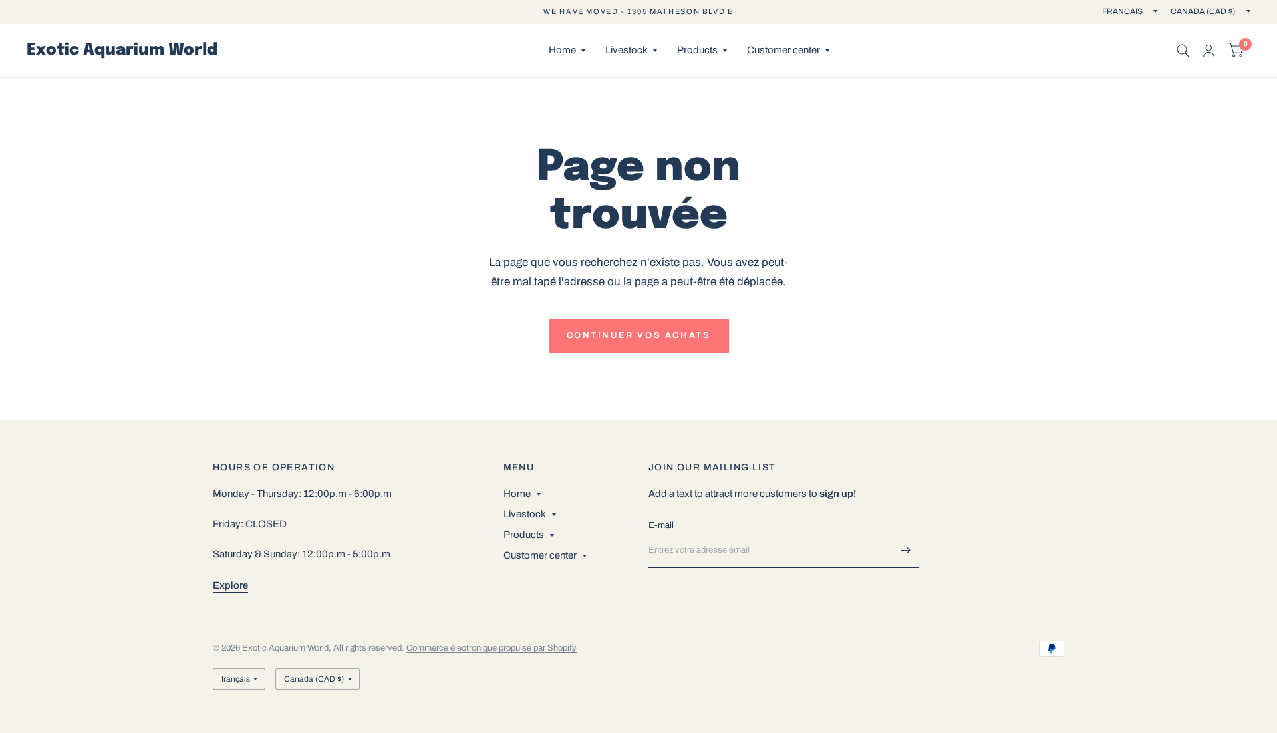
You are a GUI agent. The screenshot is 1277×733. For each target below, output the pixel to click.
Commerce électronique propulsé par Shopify (491, 648)
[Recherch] (1183, 50)
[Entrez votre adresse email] (906, 550)
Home (562, 50)
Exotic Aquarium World (122, 51)
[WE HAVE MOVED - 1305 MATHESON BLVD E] (638, 11)
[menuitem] (567, 50)
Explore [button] (230, 585)
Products (697, 50)
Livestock (626, 50)
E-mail (661, 525)
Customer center (783, 50)
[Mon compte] (1209, 50)
